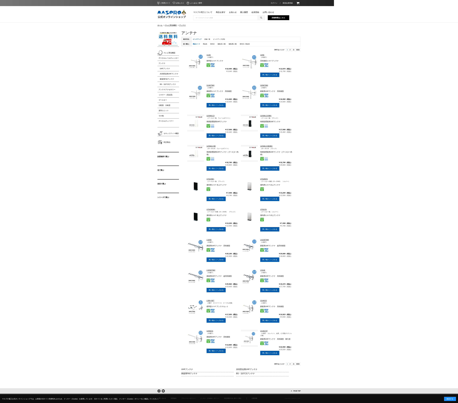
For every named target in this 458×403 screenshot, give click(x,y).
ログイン (274, 3)
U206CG (210, 331)
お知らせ (233, 12)
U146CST (264, 331)
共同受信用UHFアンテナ (246, 369)
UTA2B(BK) (211, 209)
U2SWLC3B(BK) (266, 146)
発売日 (212, 44)
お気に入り (180, 3)
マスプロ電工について (202, 12)
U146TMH (210, 85)
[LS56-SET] (195, 307)
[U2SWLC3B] (195, 153)
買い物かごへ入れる (269, 75)
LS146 (262, 270)
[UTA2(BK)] (195, 186)
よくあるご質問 (196, 3)
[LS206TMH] (195, 277)
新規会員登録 (288, 3)
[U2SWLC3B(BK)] (249, 153)
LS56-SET (210, 301)
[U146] (195, 62)
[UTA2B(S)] (249, 186)
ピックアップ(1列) (219, 39)
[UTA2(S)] (249, 216)
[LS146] (249, 277)
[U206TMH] (249, 92)
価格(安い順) (222, 44)
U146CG (263, 301)
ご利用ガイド (165, 3)
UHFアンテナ (187, 369)
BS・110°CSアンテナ (245, 373)
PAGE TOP (297, 391)
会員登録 (255, 12)
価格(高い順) (233, 44)
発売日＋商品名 (245, 44)
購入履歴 (244, 12)
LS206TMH (211, 270)
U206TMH (264, 85)
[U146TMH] (195, 92)
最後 (298, 50)
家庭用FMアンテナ (189, 373)
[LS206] (195, 247)
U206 (262, 55)
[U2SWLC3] (195, 123)
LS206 (209, 240)
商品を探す (220, 12)
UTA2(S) (263, 209)
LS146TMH (264, 240)
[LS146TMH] (249, 247)
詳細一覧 (207, 39)
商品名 (205, 44)
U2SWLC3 (210, 116)
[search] (261, 17)
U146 (209, 55)
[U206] (249, 62)
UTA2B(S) (264, 179)
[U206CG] (195, 338)
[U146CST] (249, 338)
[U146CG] (249, 307)
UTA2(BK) (210, 179)
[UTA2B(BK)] (195, 216)
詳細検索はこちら (278, 18)
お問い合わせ (268, 12)
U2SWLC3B (211, 146)
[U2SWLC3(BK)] (249, 123)
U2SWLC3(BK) (265, 116)
